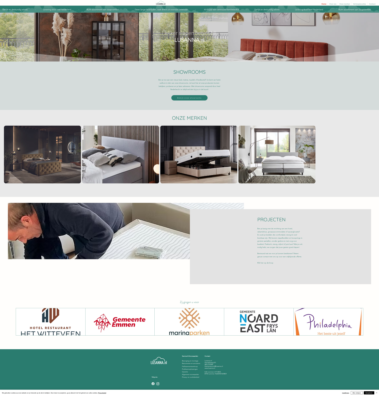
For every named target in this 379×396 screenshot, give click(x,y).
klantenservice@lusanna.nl (214, 366)
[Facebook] (153, 384)
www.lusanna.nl (210, 368)
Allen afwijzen (356, 393)
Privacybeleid (102, 393)
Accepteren (369, 393)
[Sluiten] (376, 392)
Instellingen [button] (345, 393)
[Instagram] (158, 384)
